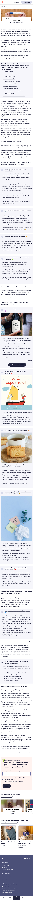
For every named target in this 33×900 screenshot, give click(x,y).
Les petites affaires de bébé (10, 88)
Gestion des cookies (7, 892)
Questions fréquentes (7, 876)
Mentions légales (6, 886)
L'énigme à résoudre (8, 74)
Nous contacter (5, 880)
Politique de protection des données (14, 781)
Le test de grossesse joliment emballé (13, 91)
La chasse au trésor (8, 71)
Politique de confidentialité (8, 890)
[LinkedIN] (27, 859)
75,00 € (3, 845)
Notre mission (5, 865)
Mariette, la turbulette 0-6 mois (8, 842)
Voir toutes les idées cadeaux (9, 823)
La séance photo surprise (9, 76)
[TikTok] (30, 859)
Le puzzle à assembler (9, 79)
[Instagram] (23, 859)
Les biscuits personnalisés (10, 86)
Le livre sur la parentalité (9, 83)
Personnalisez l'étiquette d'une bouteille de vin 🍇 (18, 310)
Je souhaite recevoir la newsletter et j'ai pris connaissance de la (16, 779)
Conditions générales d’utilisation (10, 888)
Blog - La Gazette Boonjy (8, 869)
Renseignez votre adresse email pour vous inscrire (15, 771)
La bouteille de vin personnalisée (11, 81)
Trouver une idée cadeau (8, 878)
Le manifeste (5, 867)
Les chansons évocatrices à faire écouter (14, 96)
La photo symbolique (8, 93)
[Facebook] (25, 859)
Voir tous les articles (6, 797)
